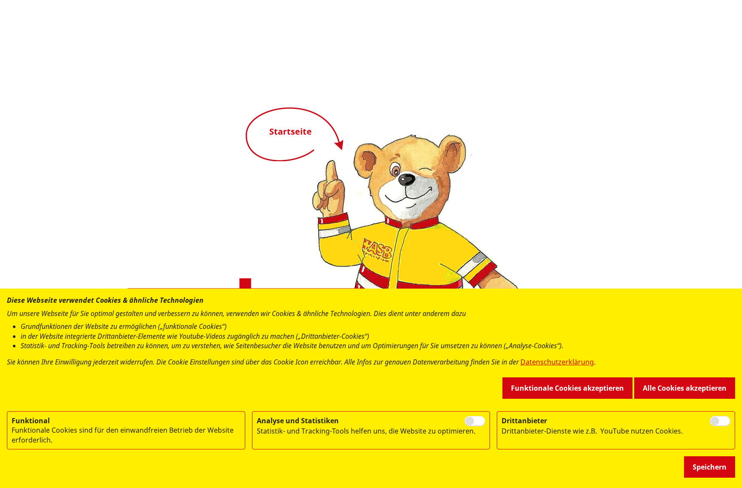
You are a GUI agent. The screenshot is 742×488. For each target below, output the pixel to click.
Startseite (290, 131)
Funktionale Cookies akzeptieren (567, 388)
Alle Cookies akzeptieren (685, 388)
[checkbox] (475, 421)
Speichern (710, 467)
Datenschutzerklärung (557, 362)
